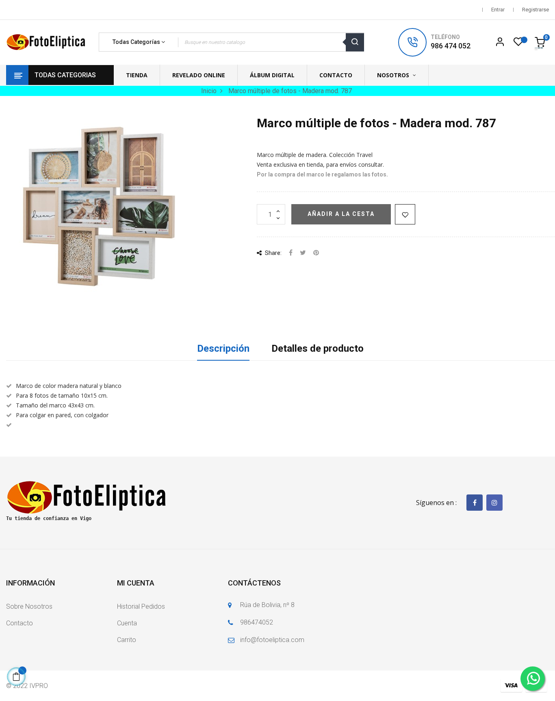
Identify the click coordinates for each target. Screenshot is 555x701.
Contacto (19, 623)
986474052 (256, 622)
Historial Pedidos (141, 606)
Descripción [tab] (223, 348)
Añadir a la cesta (341, 214)
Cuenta (127, 623)
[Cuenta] (500, 42)
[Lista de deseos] (518, 44)
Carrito (126, 640)
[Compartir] (291, 253)
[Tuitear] (303, 253)
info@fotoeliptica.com (272, 640)
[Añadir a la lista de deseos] (405, 214)
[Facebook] (474, 502)
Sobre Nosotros (29, 606)
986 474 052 (450, 45)
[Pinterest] (316, 253)
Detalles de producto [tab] (317, 348)
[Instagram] (494, 502)
